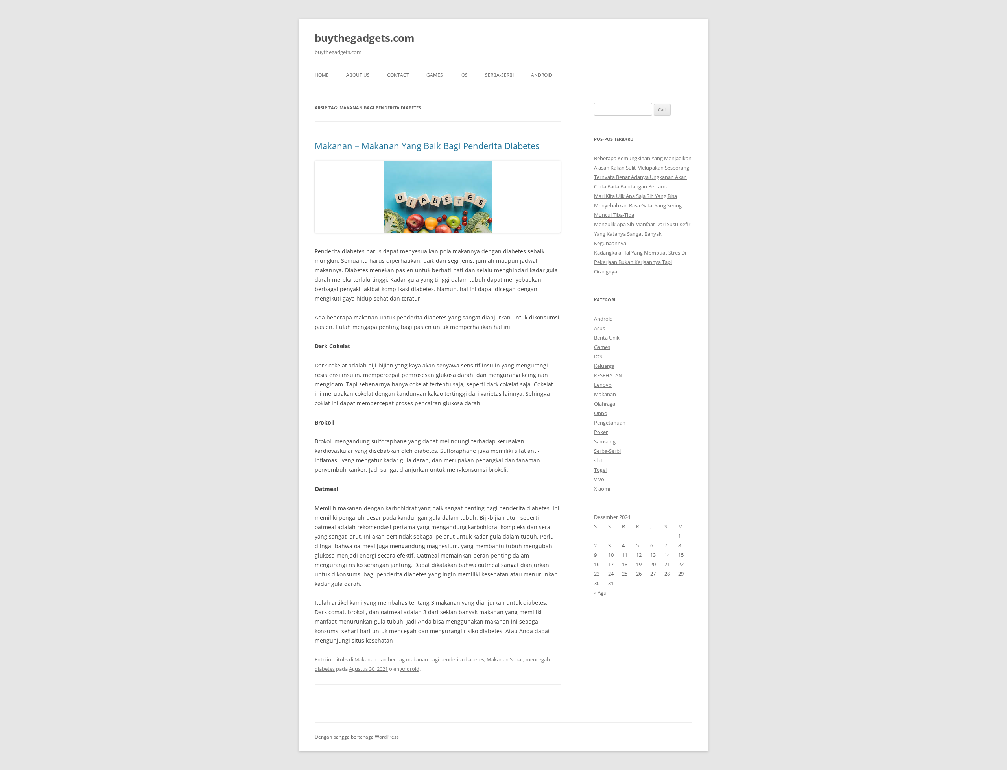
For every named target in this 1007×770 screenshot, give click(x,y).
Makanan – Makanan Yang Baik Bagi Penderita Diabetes (427, 145)
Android (541, 75)
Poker (601, 432)
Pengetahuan (609, 422)
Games (434, 75)
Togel (600, 469)
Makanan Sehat (505, 659)
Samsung (605, 441)
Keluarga (604, 365)
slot (598, 460)
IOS (464, 75)
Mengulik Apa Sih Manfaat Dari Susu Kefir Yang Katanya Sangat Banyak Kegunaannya (642, 234)
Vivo (599, 479)
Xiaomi (602, 488)
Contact (398, 75)
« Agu (600, 592)
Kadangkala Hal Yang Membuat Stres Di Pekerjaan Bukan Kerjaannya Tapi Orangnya (640, 262)
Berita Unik (607, 337)
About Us (358, 75)
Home (322, 75)
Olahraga (604, 403)
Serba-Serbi (499, 75)
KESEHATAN (608, 375)
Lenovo (603, 384)
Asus (599, 328)
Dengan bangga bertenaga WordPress (357, 736)
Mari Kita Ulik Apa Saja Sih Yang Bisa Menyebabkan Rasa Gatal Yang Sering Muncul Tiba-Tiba (638, 205)
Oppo (600, 413)
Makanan (365, 659)
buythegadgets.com (365, 38)
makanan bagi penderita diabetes (445, 659)
